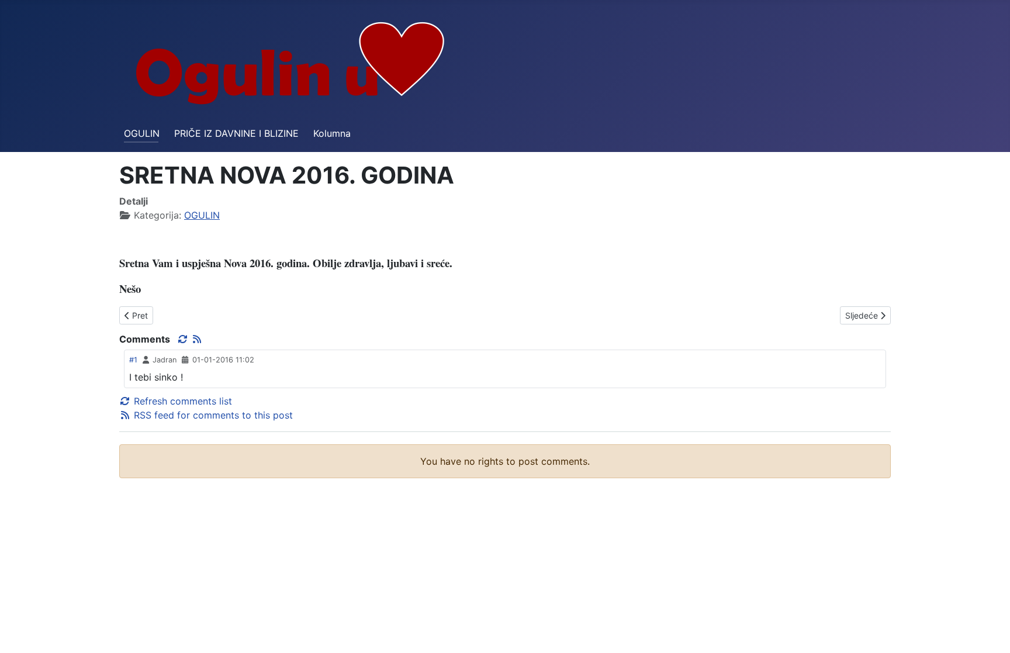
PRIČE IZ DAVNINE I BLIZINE (236, 133)
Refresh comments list (181, 401)
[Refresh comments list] (184, 339)
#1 (133, 359)
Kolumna (332, 133)
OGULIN (142, 133)
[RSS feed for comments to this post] (197, 339)
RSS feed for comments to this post (212, 415)
